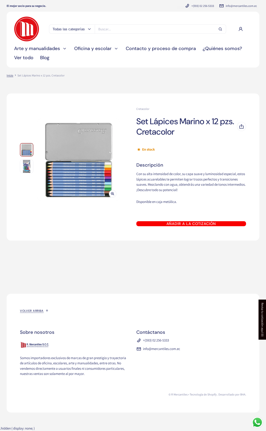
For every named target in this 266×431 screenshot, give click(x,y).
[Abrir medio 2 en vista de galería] (26, 166)
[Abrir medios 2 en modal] (78, 160)
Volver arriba (32, 311)
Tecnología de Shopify (203, 394)
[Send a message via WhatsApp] (257, 422)
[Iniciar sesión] (240, 29)
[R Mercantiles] (26, 29)
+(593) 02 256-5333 (202, 6)
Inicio (10, 75)
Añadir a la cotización (191, 223)
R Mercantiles (179, 394)
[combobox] (160, 29)
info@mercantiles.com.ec (241, 6)
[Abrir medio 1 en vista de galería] (26, 149)
